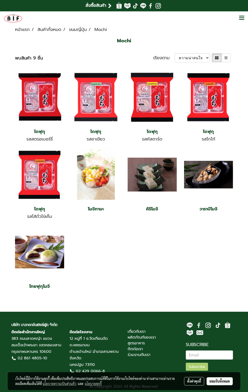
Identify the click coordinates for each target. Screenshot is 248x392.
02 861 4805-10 (32, 358)
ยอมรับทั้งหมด (219, 381)
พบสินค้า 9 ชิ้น (29, 58)
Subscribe (197, 366)
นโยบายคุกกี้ (93, 383)
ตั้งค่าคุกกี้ (194, 381)
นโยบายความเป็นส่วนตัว (59, 383)
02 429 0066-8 (90, 371)
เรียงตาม (164, 58)
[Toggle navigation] (241, 18)
